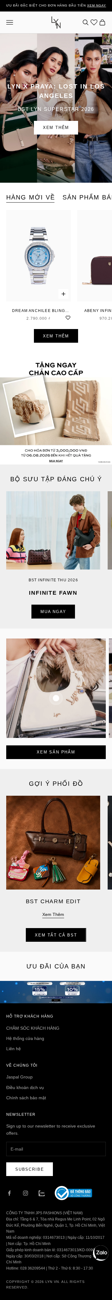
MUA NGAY (53, 611)
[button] (101, 1253)
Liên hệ (13, 1048)
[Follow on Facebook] (9, 1193)
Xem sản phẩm (56, 752)
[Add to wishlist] (68, 317)
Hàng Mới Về (30, 197)
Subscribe (29, 1169)
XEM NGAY (96, 5)
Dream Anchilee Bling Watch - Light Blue (38, 311)
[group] (56, 409)
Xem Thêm (56, 127)
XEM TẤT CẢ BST (56, 935)
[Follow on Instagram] (25, 1193)
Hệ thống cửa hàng (25, 1038)
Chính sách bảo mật (26, 1097)
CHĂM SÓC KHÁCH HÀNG (32, 1028)
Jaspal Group (19, 1076)
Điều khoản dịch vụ (25, 1087)
